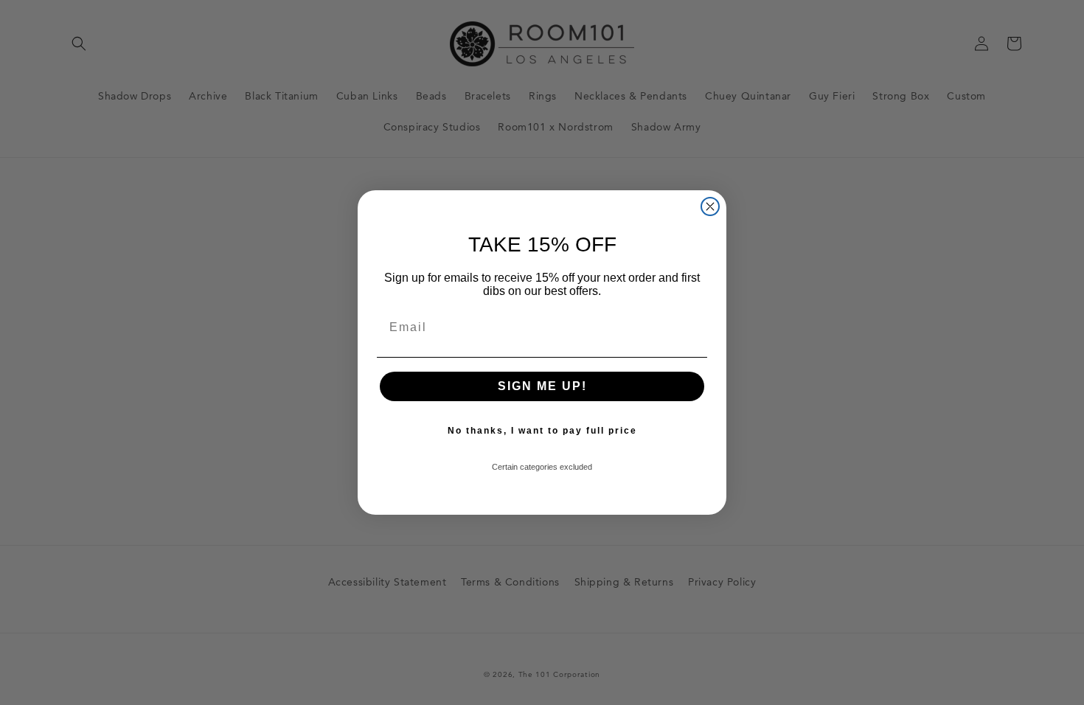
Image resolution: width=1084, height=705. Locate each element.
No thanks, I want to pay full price (542, 431)
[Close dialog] (710, 206)
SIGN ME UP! (542, 386)
